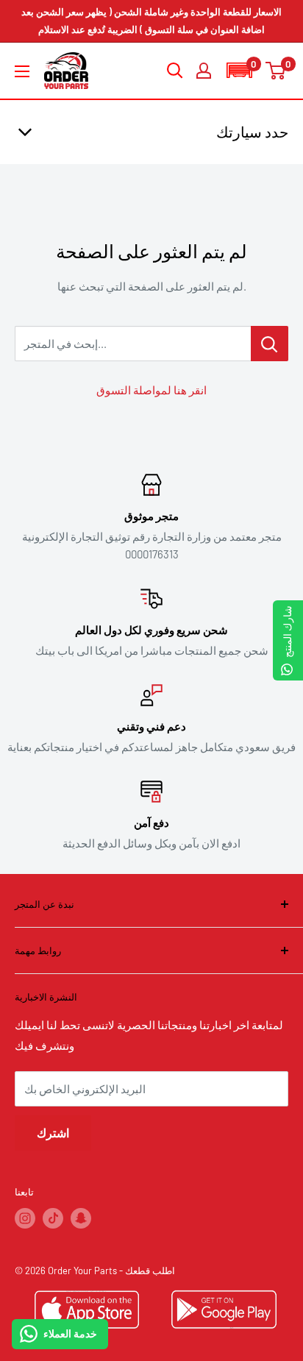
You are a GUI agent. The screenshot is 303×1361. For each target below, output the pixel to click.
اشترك (53, 1133)
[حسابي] (203, 71)
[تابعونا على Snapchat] (81, 1218)
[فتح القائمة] (22, 71)
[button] (239, 70)
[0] (276, 70)
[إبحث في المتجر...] (269, 343)
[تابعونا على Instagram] (25, 1218)
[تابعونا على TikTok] (53, 1218)
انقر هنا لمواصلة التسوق (151, 390)
